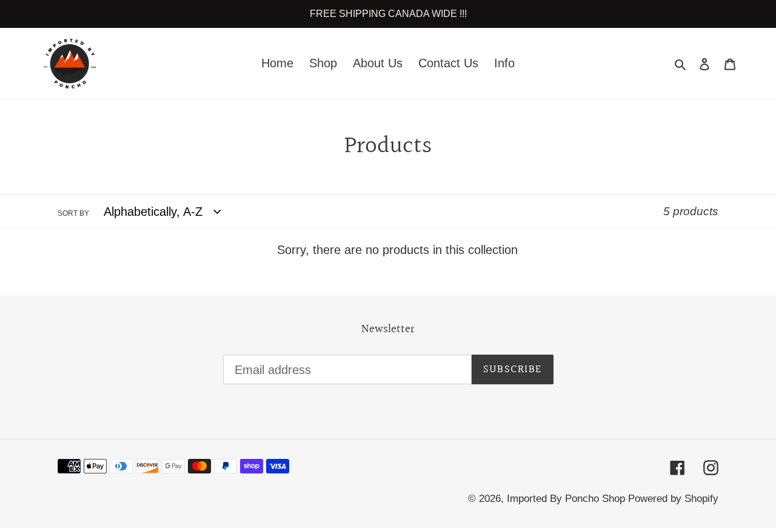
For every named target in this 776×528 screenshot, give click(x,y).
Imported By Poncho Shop (567, 498)
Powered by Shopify (673, 498)
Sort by (73, 213)
